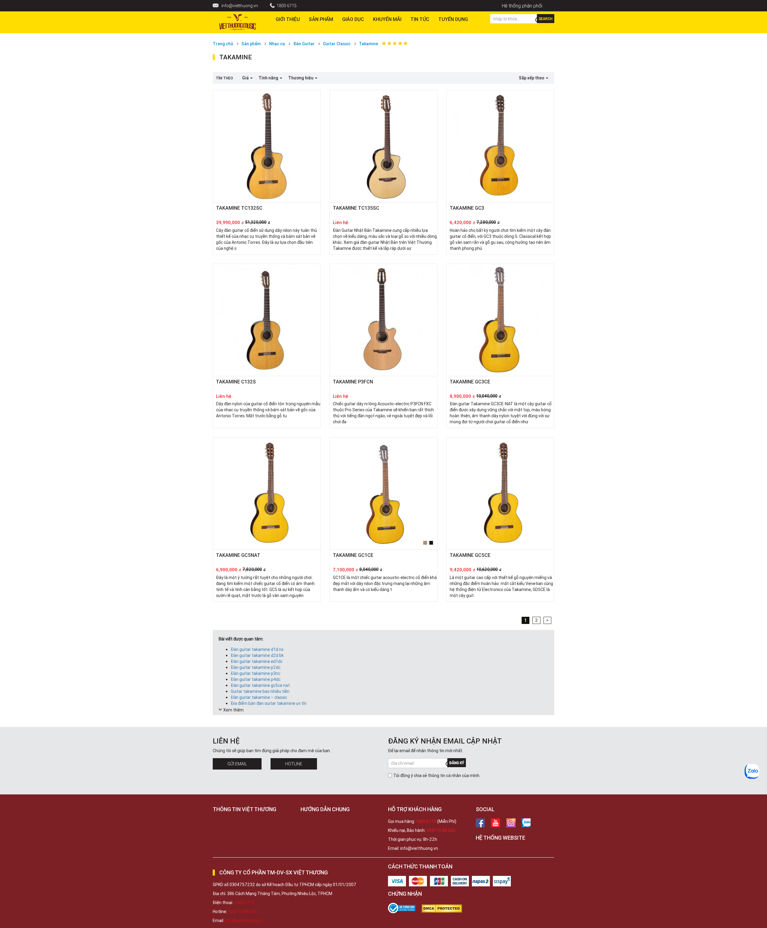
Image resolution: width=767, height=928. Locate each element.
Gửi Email (237, 764)
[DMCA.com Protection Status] (445, 908)
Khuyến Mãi (387, 19)
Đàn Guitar (304, 43)
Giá (246, 78)
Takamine (368, 43)
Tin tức (419, 19)
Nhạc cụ (277, 43)
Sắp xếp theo (532, 78)
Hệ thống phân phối (522, 6)
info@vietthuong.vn (239, 5)
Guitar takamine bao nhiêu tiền (260, 691)
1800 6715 (287, 5)
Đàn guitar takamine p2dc (255, 667)
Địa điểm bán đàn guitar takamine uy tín (269, 703)
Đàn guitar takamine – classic (259, 697)
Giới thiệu (288, 19)
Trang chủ (223, 43)
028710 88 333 (440, 830)
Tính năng (269, 78)
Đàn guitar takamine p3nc (255, 673)
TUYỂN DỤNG (453, 19)
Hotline (293, 764)
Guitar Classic (337, 43)
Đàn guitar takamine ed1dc (257, 661)
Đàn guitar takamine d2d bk (257, 655)
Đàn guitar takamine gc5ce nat (260, 685)
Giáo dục (353, 19)
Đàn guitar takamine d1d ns (257, 649)
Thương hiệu (301, 78)
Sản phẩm (321, 19)
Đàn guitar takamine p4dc (255, 679)
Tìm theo (224, 78)
